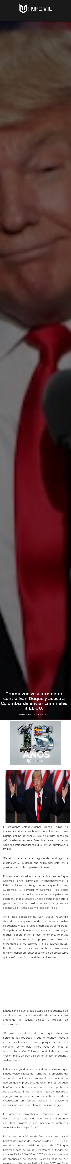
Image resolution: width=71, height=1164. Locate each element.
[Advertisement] (35, 985)
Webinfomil (25, 714)
